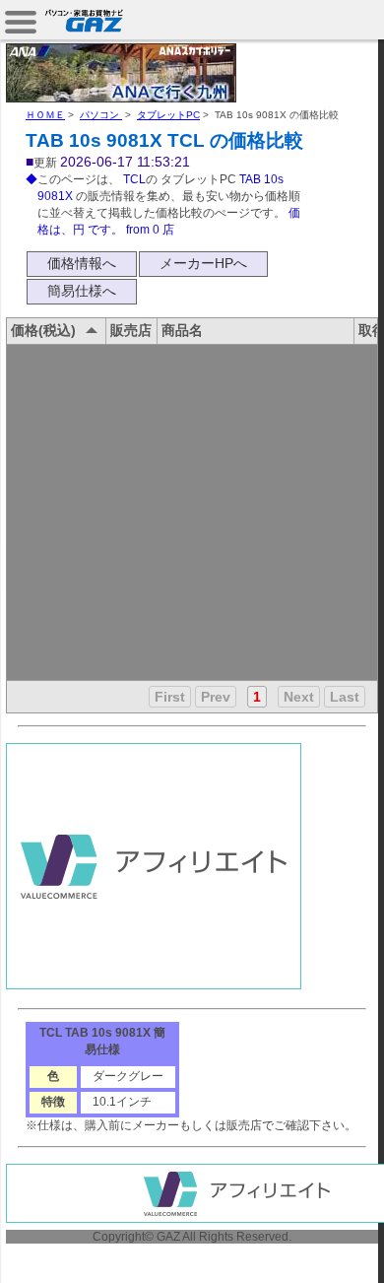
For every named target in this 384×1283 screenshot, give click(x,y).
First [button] (170, 697)
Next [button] (299, 697)
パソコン (101, 114)
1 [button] (257, 697)
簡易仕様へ (81, 291)
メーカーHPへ (203, 263)
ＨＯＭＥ (45, 114)
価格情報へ (81, 263)
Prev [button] (215, 697)
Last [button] (344, 697)
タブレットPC (168, 114)
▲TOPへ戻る (314, 1245)
